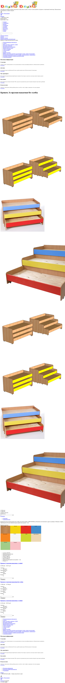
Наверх (2, 672)
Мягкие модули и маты (8, 48)
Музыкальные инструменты (9, 46)
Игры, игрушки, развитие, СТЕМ (10, 44)
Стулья (4, 51)
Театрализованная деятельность (10, 42)
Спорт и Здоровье (7, 49)
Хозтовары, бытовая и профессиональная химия (13, 56)
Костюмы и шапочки (7, 45)
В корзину (3, 516)
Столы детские (6, 50)
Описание (5, 518)
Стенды (4, 43)
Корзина (2, 16)
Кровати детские (6, 52)
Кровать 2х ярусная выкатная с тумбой (11, 600)
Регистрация (7, 13)
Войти (2, 13)
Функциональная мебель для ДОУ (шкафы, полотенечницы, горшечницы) (19, 54)
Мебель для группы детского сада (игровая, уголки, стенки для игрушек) (19, 53)
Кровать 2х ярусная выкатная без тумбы (12, 582)
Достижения (5, 670)
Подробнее (3, 65)
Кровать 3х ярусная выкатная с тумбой (11, 563)
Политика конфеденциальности (10, 669)
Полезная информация (8, 668)
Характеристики (6, 519)
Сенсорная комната (7, 57)
